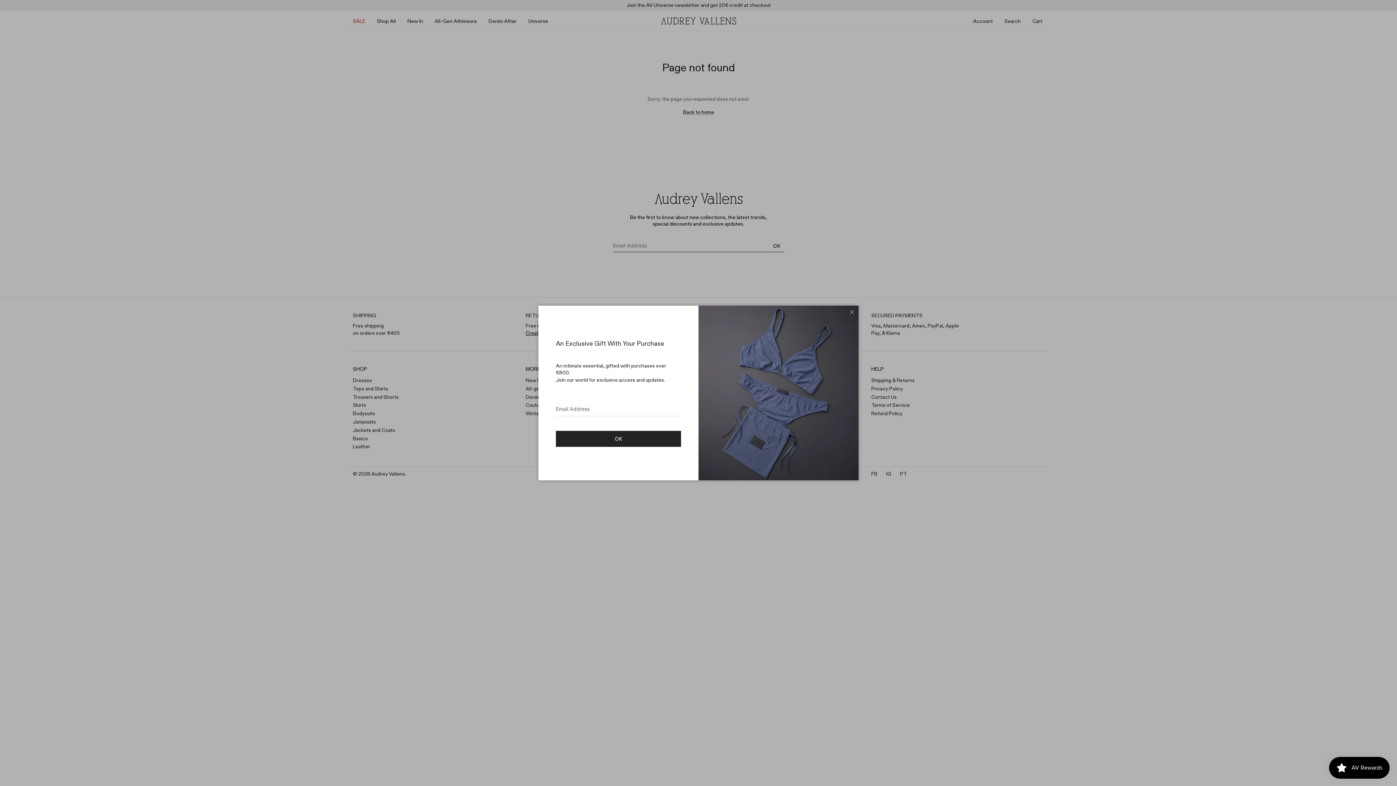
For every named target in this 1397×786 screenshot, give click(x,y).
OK (618, 439)
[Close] (852, 312)
